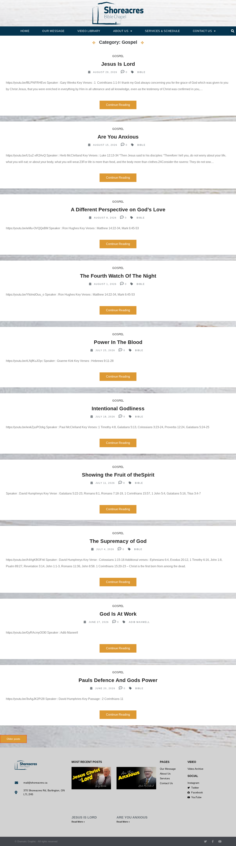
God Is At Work (118, 614)
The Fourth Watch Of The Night (118, 276)
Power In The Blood (118, 342)
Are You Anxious (118, 137)
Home (25, 31)
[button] (232, 31)
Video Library (88, 31)
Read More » (78, 822)
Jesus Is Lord (118, 64)
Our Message (53, 31)
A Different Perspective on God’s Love (118, 209)
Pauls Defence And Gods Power (118, 680)
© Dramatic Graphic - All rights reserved (36, 841)
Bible (141, 72)
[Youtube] (219, 841)
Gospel (118, 56)
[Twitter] (205, 841)
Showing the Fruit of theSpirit (118, 475)
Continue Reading (118, 104)
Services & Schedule (162, 31)
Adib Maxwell (139, 622)
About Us (121, 31)
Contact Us (202, 31)
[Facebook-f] (212, 841)
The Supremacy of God (118, 541)
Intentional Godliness (118, 408)
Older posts (13, 738)
